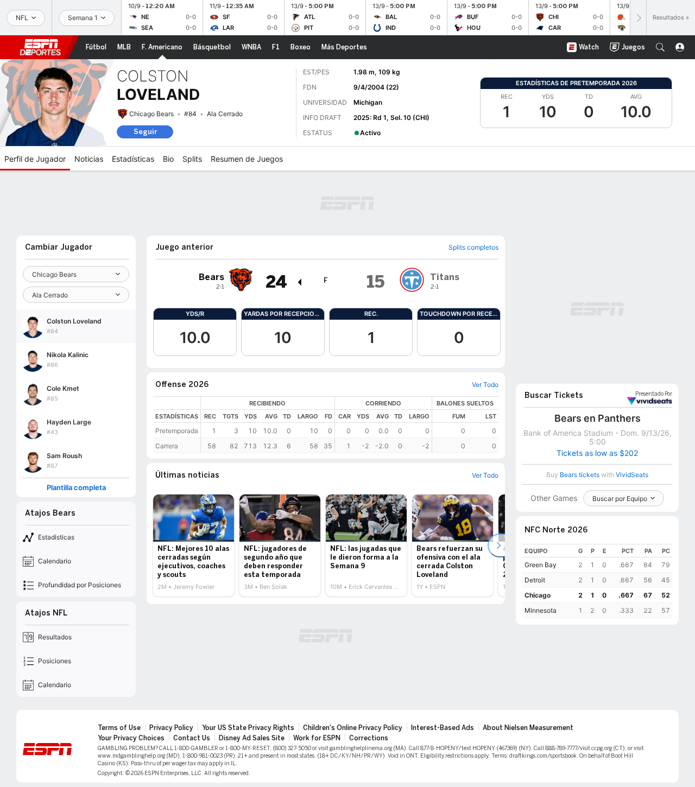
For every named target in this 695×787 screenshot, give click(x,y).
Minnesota (541, 610)
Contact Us (191, 738)
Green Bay (541, 565)
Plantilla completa (76, 488)
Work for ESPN (316, 738)
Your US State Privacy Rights (248, 728)
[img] (299, 282)
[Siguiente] (638, 17)
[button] (660, 47)
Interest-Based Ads (442, 728)
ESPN (40, 47)
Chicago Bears (151, 114)
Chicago (538, 595)
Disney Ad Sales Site (252, 738)
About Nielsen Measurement (528, 728)
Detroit (535, 580)
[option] (193, 545)
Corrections (368, 738)
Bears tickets (579, 475)
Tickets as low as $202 (597, 453)
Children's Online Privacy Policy (352, 728)
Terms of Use (119, 728)
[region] (349, 424)
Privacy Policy (171, 728)
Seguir (145, 132)
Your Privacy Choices (131, 738)
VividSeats (653, 394)
